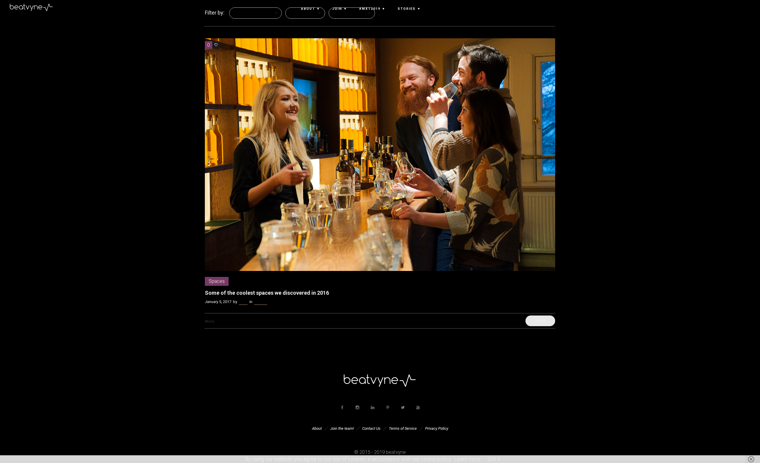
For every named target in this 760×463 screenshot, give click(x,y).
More (209, 321)
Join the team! (342, 428)
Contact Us (371, 428)
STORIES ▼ (409, 8)
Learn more (467, 459)
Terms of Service (403, 428)
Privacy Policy (436, 428)
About (317, 428)
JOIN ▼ (339, 8)
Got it (494, 459)
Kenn (243, 301)
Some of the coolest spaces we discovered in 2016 (267, 293)
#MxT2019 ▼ (372, 8)
